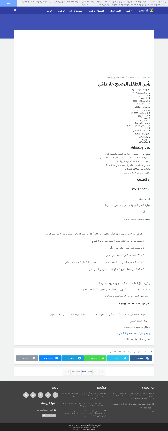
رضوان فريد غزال (137, 398)
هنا (81, 406)
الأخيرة (66, 372)
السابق (95, 372)
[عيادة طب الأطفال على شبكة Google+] (40, 395)
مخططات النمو (75, 11)
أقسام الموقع (115, 11)
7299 (90, 372)
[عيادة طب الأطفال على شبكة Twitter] (48, 395)
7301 (79, 372)
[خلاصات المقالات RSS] (26, 395)
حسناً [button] (8, 3)
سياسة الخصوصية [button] (89, 4)
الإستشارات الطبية (96, 11)
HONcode (93, 406)
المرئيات (61, 11)
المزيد (49, 11)
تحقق (86, 416)
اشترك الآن (47, 415)
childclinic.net (84, 425)
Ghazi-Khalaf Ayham (89, 429)
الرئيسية (128, 11)
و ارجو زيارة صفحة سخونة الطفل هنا (133, 333)
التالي (73, 372)
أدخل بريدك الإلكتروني (44, 410)
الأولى (102, 372)
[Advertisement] (81, 52)
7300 (84, 372)
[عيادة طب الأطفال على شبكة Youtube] (33, 395)
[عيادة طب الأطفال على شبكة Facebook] (55, 395)
